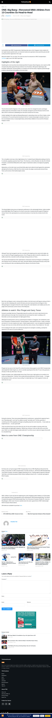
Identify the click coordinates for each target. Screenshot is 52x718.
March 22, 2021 (11, 647)
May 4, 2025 (10, 637)
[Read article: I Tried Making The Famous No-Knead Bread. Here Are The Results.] (4, 647)
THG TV (3, 686)
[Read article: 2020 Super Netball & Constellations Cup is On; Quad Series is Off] (4, 637)
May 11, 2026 (4, 550)
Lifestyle (4, 680)
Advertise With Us (6, 693)
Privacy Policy (5, 695)
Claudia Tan (8, 15)
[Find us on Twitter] (3, 712)
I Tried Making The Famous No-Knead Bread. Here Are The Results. (22, 645)
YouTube (4, 58)
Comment (4, 579)
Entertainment (5, 682)
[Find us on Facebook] (3, 704)
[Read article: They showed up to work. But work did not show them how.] (26, 557)
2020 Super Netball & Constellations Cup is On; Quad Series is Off (21, 635)
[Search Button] (49, 2)
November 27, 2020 (12, 642)
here (21, 505)
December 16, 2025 (39, 566)
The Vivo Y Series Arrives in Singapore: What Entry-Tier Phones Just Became (9, 563)
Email (3, 602)
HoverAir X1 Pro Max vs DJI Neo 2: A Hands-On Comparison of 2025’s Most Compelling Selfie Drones (42, 563)
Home (3, 6)
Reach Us (4, 697)
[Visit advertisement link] (26, 620)
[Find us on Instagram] (6, 704)
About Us (4, 692)
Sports (3, 684)
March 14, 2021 (16, 15)
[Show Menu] (2, 2)
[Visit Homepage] (26, 2)
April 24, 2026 (30, 550)
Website (29, 602)
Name (3, 596)
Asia (5, 6)
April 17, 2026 (4, 566)
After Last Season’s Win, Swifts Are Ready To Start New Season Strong (22, 640)
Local (24, 15)
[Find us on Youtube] (9, 704)
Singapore (28, 15)
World (3, 679)
